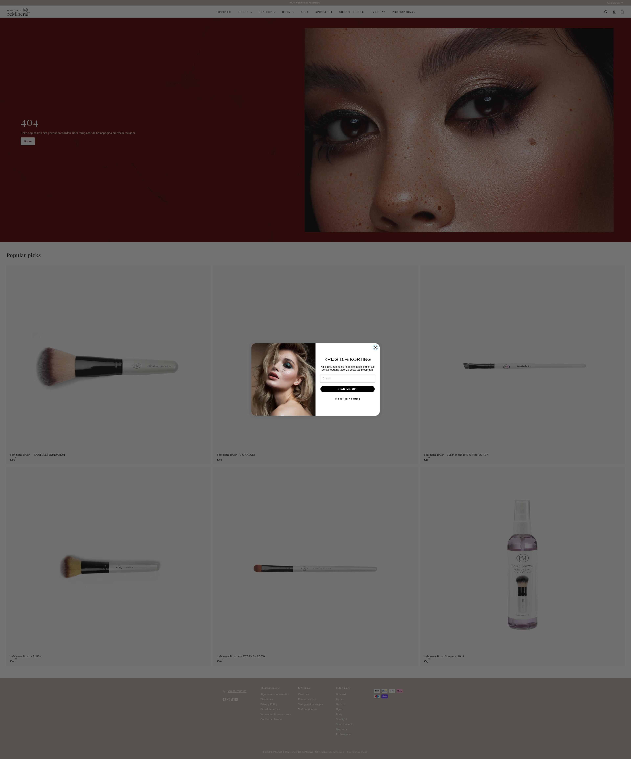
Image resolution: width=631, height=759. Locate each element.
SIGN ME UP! (348, 389)
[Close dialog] (375, 347)
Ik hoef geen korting (347, 399)
